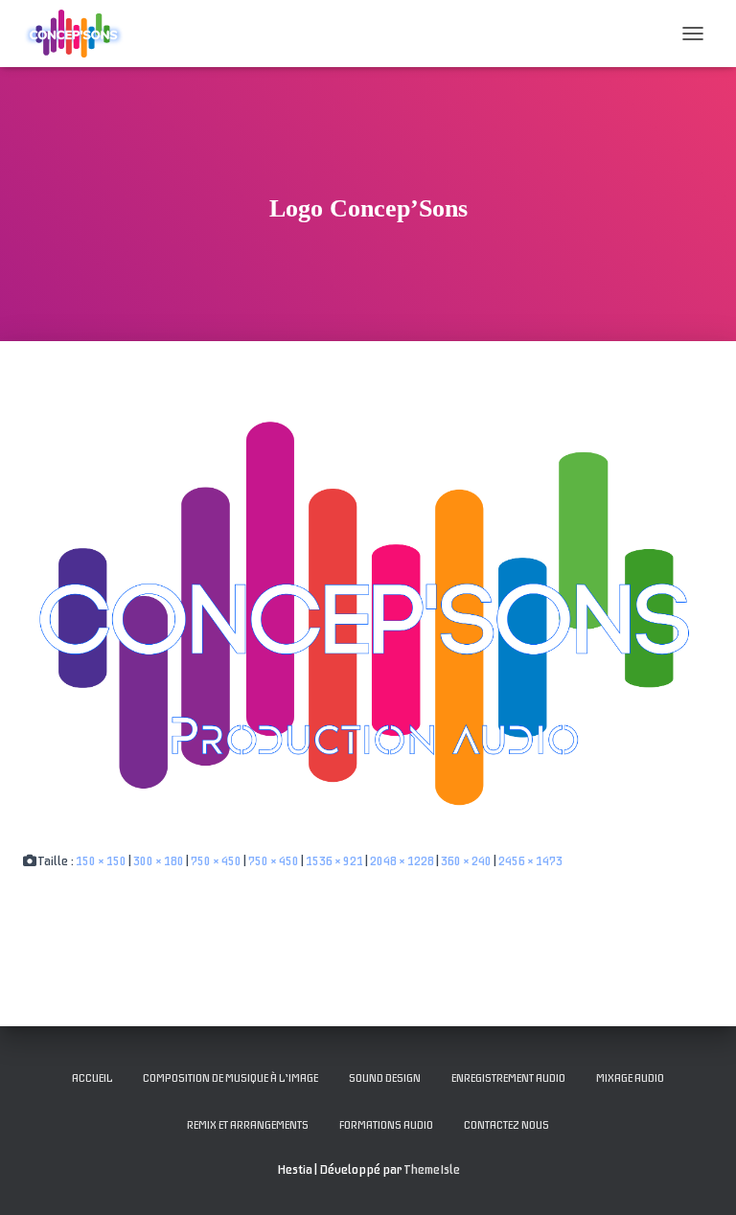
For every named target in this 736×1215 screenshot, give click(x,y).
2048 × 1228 (402, 861)
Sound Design (385, 1078)
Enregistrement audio (508, 1078)
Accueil (92, 1078)
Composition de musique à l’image (230, 1078)
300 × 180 (158, 861)
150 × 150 (101, 861)
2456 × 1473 (530, 861)
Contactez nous (506, 1125)
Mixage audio (630, 1078)
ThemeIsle (432, 1169)
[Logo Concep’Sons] (368, 615)
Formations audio (386, 1125)
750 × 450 (216, 861)
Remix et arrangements (248, 1125)
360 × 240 (466, 861)
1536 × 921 (334, 861)
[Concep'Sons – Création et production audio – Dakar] (81, 33)
